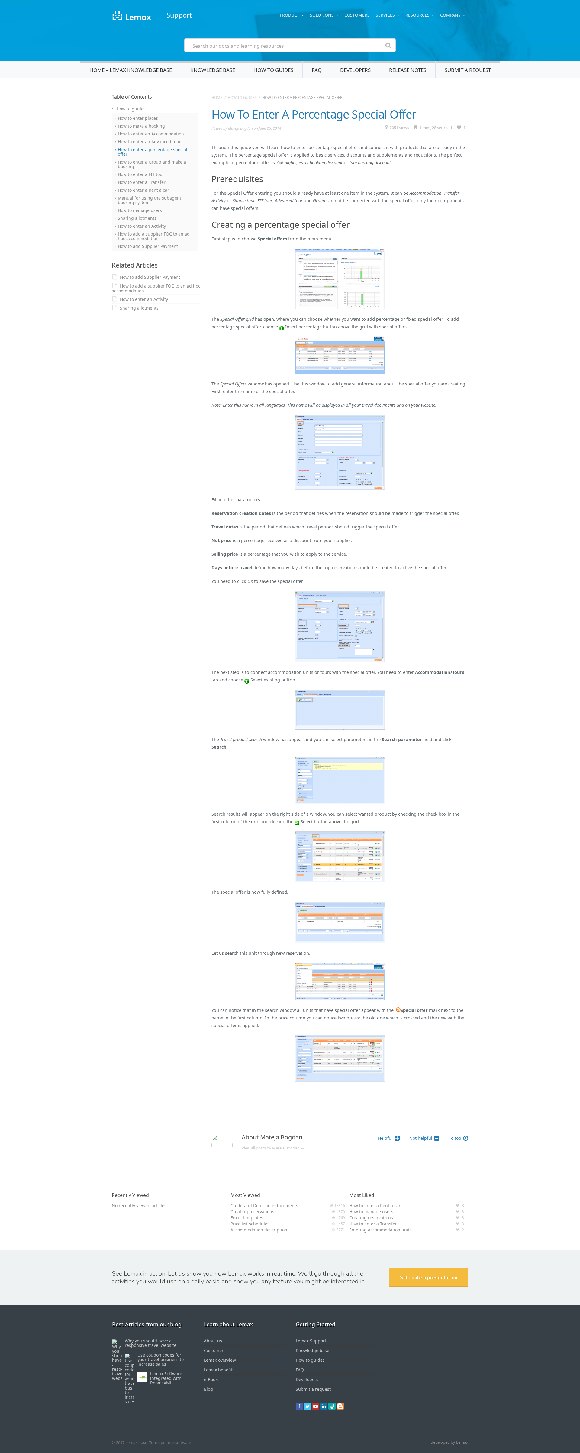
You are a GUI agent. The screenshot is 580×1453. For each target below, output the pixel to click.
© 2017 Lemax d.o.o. (130, 1442)
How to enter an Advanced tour (149, 142)
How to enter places (138, 118)
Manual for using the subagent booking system (149, 200)
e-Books (212, 1379)
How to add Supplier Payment (148, 246)
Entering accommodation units (380, 1230)
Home (216, 97)
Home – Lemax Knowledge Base (130, 70)
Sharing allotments (137, 218)
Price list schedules (249, 1224)
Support (179, 14)
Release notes (407, 70)
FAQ (317, 70)
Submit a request (468, 70)
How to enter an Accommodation (151, 134)
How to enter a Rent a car (143, 190)
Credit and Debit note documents (264, 1205)
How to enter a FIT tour (141, 174)
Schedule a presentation (428, 1277)
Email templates (246, 1218)
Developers (355, 70)
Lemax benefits (219, 1370)
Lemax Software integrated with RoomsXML (166, 1378)
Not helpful (420, 1138)
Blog (208, 1389)
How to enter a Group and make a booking (152, 164)
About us (213, 1341)
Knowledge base (212, 70)
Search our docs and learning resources (238, 46)
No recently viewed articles (139, 1205)
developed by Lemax (449, 1442)
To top (455, 1138)
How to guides (273, 70)
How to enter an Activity (142, 226)
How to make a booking (141, 126)
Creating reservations (252, 1211)
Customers (357, 15)
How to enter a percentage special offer (152, 152)
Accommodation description (258, 1230)
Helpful (385, 1138)
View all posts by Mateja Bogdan (273, 1148)
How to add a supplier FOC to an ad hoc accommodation (154, 236)
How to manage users (140, 210)
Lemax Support (311, 1341)
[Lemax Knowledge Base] (131, 16)
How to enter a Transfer (142, 182)
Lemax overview (220, 1360)
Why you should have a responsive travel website (150, 1343)
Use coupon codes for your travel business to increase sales (160, 1359)
